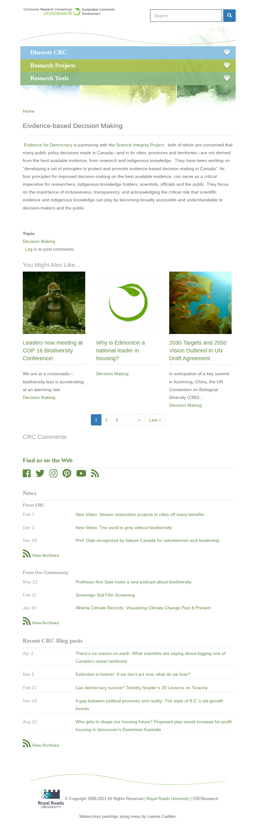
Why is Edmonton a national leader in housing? (120, 350)
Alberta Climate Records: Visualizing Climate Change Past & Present (143, 607)
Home (29, 111)
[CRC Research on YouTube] (81, 475)
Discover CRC (48, 52)
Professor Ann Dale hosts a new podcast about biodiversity (133, 581)
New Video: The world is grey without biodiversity (124, 527)
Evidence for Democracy (48, 144)
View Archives (45, 555)
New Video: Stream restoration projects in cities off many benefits (140, 514)
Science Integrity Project (140, 144)
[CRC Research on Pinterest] (66, 475)
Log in (31, 249)
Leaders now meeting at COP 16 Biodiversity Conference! (53, 350)
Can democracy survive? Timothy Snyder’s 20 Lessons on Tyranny (142, 687)
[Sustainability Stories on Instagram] (53, 475)
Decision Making (39, 241)
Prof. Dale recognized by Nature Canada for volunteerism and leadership (147, 540)
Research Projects (52, 65)
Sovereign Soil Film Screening (105, 594)
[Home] (72, 12)
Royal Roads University (168, 798)
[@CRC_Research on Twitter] (40, 475)
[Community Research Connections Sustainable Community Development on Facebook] (27, 475)
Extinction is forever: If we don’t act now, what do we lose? (133, 674)
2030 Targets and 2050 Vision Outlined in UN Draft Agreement (198, 350)
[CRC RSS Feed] (95, 475)
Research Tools (49, 78)
